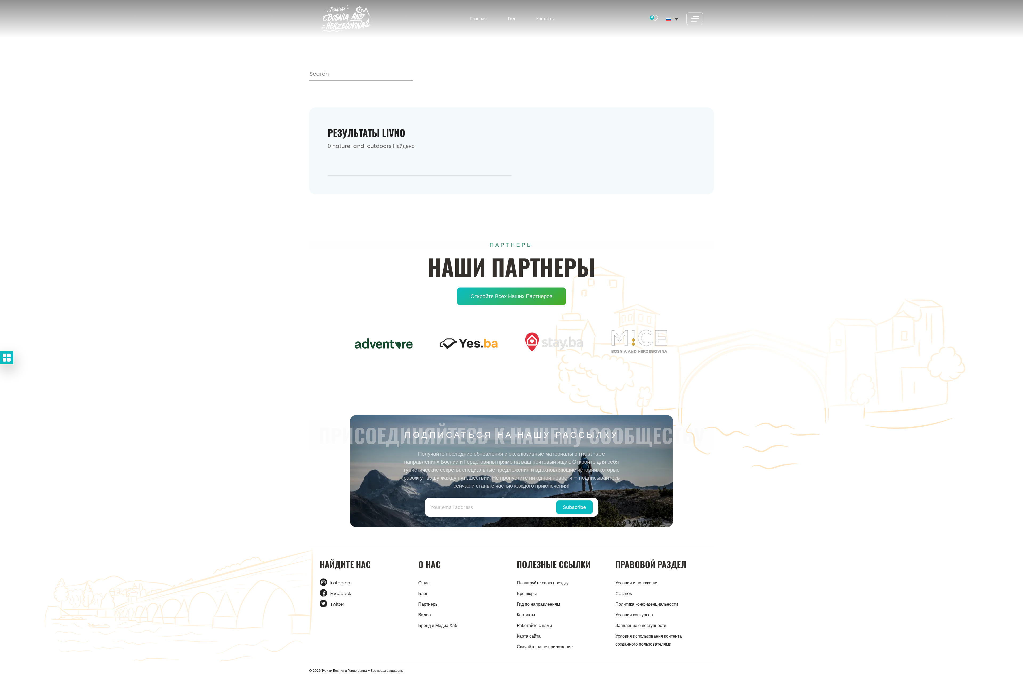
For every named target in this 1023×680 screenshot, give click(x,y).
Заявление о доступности (640, 625)
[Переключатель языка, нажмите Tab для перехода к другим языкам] (672, 19)
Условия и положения (637, 583)
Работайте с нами (534, 625)
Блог (423, 593)
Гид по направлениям (538, 604)
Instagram (341, 583)
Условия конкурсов (634, 615)
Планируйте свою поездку (543, 583)
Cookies (623, 593)
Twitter (337, 604)
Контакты (545, 19)
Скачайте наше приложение (545, 647)
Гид (511, 19)
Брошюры (527, 593)
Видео (424, 615)
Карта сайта (529, 636)
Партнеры (428, 604)
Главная (478, 19)
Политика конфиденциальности (646, 604)
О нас (423, 583)
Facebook (340, 593)
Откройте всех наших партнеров (511, 296)
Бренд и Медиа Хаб (437, 625)
